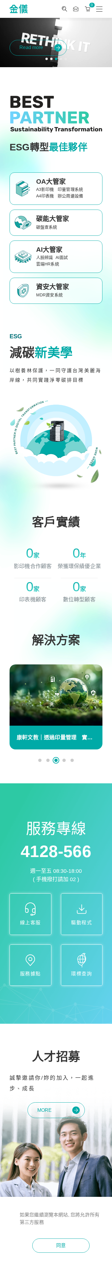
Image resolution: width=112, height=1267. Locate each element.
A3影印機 (45, 189)
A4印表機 (45, 196)
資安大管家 (52, 286)
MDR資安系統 (49, 295)
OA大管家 (51, 181)
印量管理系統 (70, 189)
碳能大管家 (52, 218)
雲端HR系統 (47, 264)
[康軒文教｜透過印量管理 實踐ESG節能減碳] (56, 695)
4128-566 (56, 851)
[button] (46, 59)
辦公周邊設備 (70, 196)
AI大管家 (49, 249)
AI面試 (62, 257)
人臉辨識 (44, 257)
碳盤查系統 (46, 227)
